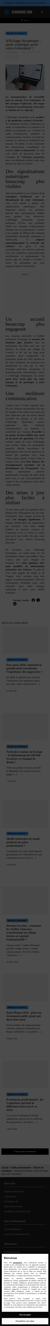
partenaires (17, 1263)
